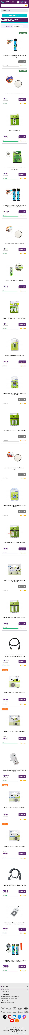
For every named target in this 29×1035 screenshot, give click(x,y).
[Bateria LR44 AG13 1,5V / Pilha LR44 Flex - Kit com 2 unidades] (14, 157)
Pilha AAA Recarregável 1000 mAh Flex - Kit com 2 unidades (14, 506)
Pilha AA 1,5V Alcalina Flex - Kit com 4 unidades (14, 318)
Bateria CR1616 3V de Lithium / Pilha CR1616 (14, 846)
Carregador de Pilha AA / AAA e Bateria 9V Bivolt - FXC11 (14, 771)
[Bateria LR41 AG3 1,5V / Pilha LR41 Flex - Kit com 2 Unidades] (14, 569)
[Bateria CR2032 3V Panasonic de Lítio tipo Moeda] (14, 457)
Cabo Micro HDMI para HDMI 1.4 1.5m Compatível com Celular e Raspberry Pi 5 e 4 (14, 655)
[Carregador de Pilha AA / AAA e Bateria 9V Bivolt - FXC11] (14, 759)
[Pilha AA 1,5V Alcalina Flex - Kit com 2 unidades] (14, 606)
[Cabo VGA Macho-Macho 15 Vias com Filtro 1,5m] (14, 874)
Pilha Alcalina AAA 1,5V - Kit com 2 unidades (14, 542)
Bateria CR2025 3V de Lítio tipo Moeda (14, 93)
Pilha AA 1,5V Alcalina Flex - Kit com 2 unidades (14, 617)
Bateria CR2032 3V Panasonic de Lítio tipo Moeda (14, 468)
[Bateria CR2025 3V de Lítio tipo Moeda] (14, 82)
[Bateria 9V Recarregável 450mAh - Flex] (14, 344)
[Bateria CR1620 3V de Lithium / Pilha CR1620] (14, 797)
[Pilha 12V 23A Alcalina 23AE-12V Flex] (14, 269)
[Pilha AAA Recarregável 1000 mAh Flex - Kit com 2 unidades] (14, 494)
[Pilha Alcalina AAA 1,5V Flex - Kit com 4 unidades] (14, 419)
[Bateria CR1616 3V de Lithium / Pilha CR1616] (14, 835)
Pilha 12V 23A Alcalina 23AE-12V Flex (14, 280)
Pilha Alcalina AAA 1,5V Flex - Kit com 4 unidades (14, 430)
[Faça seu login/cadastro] (25, 2)
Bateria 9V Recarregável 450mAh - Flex (14, 355)
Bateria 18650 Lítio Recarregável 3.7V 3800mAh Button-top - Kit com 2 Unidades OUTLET (14, 961)
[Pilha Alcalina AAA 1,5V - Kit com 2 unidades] (14, 531)
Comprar (21, 99)
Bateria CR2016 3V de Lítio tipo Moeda (14, 243)
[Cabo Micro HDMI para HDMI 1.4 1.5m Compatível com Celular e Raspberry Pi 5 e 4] (14, 644)
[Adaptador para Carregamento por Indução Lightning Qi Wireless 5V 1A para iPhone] (14, 912)
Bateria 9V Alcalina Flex (14, 130)
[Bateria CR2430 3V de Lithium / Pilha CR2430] (14, 681)
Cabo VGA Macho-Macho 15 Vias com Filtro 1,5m (14, 885)
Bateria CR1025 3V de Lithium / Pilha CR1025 (14, 731)
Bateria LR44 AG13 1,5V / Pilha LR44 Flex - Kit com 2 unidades (14, 168)
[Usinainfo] (7, 1)
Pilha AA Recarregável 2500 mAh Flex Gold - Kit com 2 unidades (14, 394)
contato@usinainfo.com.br (8, 1002)
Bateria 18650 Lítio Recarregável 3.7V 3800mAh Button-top (14, 56)
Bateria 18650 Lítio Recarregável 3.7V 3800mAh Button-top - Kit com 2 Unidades (14, 206)
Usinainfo (4, 10)
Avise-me (21, 61)
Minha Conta (5, 992)
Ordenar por (9, 26)
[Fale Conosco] (18, 2)
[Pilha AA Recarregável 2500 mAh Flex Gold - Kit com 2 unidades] (14, 382)
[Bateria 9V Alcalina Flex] (14, 119)
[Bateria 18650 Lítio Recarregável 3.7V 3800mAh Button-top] (14, 44)
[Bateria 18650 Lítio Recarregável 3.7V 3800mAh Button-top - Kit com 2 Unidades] (14, 194)
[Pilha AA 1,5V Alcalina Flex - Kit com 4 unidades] (14, 307)
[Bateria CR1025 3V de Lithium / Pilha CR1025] (14, 720)
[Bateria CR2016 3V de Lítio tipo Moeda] (14, 232)
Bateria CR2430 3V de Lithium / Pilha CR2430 (14, 692)
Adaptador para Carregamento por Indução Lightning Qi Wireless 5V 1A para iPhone (14, 923)
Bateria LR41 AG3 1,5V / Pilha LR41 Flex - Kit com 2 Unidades (14, 581)
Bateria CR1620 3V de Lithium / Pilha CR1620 (14, 807)
